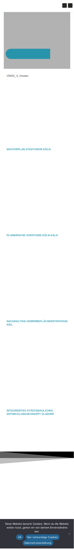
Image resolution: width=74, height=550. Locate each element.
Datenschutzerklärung (37, 542)
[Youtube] (64, 5)
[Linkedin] (70, 5)
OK (20, 537)
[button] (28, 5)
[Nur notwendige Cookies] (69, 534)
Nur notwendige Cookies (42, 537)
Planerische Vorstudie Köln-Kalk (32, 235)
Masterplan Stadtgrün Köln (29, 149)
